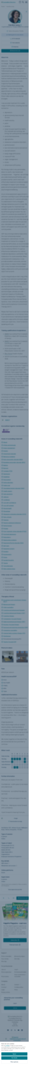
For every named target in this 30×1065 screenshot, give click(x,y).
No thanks (14, 1058)
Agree (14, 1054)
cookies (7, 1045)
